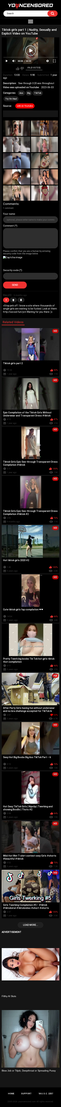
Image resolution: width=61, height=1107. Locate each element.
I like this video (17, 68)
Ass (21, 93)
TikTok (37, 93)
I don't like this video (22, 68)
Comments (11, 204)
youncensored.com (27, 1101)
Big (28, 93)
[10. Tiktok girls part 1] (44, 193)
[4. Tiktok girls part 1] (44, 144)
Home (11, 1093)
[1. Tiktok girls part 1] (16, 128)
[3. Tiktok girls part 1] (16, 144)
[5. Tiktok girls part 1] (16, 160)
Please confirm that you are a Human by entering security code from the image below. (26, 252)
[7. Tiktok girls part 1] (16, 177)
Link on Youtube (25, 106)
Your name (9, 214)
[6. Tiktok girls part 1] (44, 160)
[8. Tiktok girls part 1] (44, 177)
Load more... (30, 925)
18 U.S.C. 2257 (45, 1093)
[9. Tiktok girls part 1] (16, 193)
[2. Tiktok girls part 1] (44, 128)
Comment (8, 225)
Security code (11, 270)
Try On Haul (11, 99)
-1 (21, 300)
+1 (13, 300)
